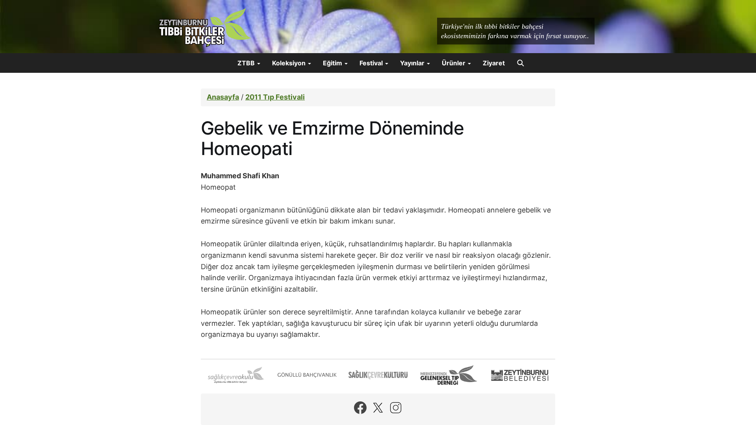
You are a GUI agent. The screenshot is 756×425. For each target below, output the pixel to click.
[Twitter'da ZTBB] (378, 407)
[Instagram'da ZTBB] (395, 407)
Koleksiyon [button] (289, 63)
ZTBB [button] (246, 63)
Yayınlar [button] (413, 63)
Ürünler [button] (454, 63)
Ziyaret (494, 63)
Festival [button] (371, 63)
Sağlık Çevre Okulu (236, 375)
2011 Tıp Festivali (275, 97)
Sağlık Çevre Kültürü (378, 375)
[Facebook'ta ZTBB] (360, 407)
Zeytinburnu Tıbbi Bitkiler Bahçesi (205, 27)
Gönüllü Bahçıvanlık (307, 375)
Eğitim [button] (333, 63)
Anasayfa (223, 97)
